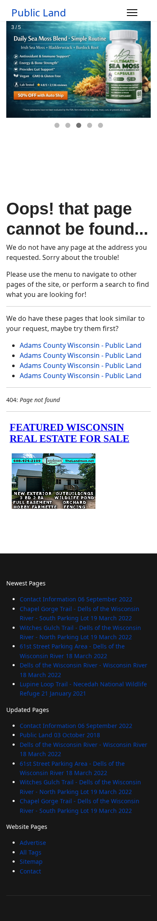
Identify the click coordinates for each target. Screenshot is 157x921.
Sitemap (31, 861)
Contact (30, 871)
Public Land (38, 13)
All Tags (30, 852)
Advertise (33, 843)
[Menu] (132, 12)
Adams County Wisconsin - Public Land (81, 345)
